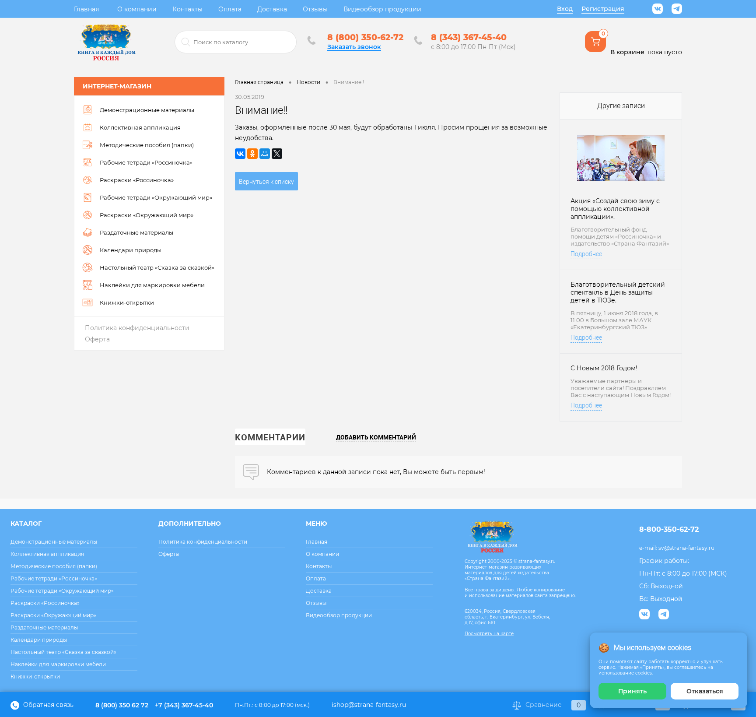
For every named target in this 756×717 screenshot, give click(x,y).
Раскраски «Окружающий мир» (53, 615)
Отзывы (315, 9)
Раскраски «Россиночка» (45, 603)
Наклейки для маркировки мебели (58, 664)
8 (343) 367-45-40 (469, 37)
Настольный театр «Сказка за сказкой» (63, 652)
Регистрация (602, 9)
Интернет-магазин (117, 86)
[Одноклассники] (252, 153)
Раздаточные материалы (44, 627)
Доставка (272, 9)
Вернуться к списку (266, 181)
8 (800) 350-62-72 (365, 37)
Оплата (230, 9)
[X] (277, 153)
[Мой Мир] (264, 153)
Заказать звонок (354, 47)
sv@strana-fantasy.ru (686, 548)
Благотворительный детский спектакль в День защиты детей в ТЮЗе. (617, 292)
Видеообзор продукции (382, 9)
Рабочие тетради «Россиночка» (53, 578)
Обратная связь (47, 705)
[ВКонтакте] (240, 153)
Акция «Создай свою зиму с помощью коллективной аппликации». (615, 209)
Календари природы (38, 639)
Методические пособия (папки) (53, 566)
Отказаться (704, 691)
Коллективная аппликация (47, 554)
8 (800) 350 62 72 (121, 705)
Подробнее (586, 253)
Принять (632, 691)
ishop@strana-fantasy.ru (369, 705)
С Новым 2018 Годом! (603, 368)
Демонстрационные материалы (53, 541)
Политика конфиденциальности (137, 328)
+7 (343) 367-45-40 (184, 705)
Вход (565, 9)
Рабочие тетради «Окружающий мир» (62, 590)
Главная (86, 9)
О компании (137, 9)
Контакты (187, 9)
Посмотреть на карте (489, 633)
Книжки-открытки (35, 676)
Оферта (97, 339)
